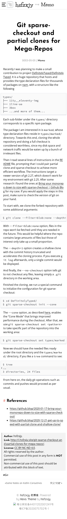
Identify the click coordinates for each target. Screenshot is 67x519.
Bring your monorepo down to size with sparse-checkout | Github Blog (33, 187)
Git (6, 475)
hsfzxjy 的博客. (29, 495)
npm (25, 85)
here (47, 312)
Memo (47, 4)
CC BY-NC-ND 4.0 (24, 448)
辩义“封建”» (56, 483)
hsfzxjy (24, 4)
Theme (32, 499)
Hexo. (23, 499)
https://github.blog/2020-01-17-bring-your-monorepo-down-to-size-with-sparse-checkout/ (36, 412)
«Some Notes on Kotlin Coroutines (23, 483)
